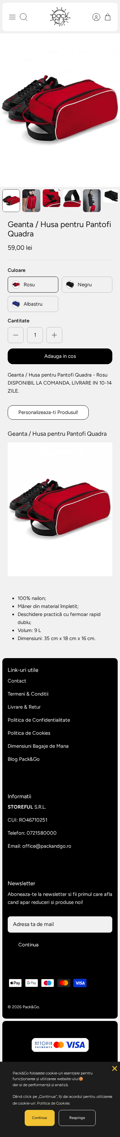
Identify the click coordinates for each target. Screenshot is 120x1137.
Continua (28, 945)
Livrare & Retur (24, 707)
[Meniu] (12, 17)
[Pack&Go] (60, 17)
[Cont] (93, 17)
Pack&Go (31, 1007)
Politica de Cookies (29, 733)
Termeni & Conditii (28, 694)
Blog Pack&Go (24, 759)
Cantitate (18, 321)
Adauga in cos (60, 356)
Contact (17, 681)
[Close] (114, 1067)
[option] (60, 110)
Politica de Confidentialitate (39, 720)
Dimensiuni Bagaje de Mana (38, 746)
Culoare (16, 270)
